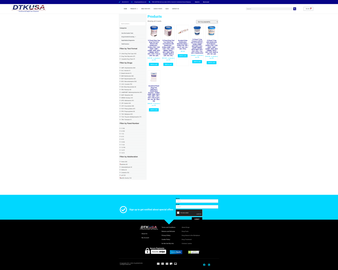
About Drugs (186, 227)
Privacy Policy (166, 235)
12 (123, 147)
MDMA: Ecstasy (127, 97)
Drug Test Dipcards (128, 56)
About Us (197, 2)
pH (123, 175)
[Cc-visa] (162, 264)
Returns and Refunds (168, 231)
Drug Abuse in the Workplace (191, 235)
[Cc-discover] (171, 264)
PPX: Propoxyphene (128, 111)
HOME (125, 8)
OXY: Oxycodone (127, 106)
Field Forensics (125, 44)
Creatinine (124, 164)
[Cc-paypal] (158, 264)
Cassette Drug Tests (128, 59)
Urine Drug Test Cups (128, 53)
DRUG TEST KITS (145, 8)
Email (177, 204)
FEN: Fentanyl (126, 89)
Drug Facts (185, 231)
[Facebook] (204, 265)
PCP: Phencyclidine (128, 108)
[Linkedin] (209, 265)
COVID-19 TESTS (158, 8)
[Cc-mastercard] (175, 264)
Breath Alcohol (126, 73)
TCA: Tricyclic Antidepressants (131, 117)
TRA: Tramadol (126, 119)
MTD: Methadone (127, 100)
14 (123, 153)
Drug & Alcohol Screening (127, 36)
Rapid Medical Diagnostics (128, 40)
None (124, 161)
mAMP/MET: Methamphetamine (131, 92)
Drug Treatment (187, 239)
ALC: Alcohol (125, 70)
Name (177, 198)
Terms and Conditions (168, 227)
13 (123, 150)
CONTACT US (175, 8)
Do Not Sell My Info (168, 243)
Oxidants (125, 172)
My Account (206, 2)
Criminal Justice (187, 243)
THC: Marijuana (127, 114)
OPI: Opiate (126, 103)
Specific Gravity (126, 178)
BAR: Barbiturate (127, 76)
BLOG (167, 8)
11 (123, 144)
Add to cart (153, 64)
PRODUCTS (133, 8)
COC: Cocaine (126, 84)
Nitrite (124, 170)
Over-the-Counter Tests (127, 33)
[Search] (294, 8)
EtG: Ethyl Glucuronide (128, 87)
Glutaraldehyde (126, 167)
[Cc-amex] (167, 264)
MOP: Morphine (127, 95)
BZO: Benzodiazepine (129, 81)
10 (123, 142)
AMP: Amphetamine (128, 68)
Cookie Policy (166, 239)
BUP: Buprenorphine (128, 78)
